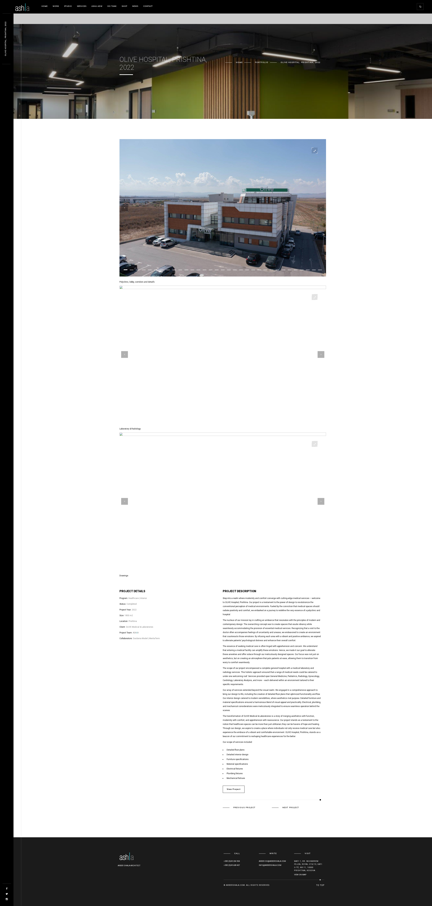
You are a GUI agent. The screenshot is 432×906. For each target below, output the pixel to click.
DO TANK (112, 6)
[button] (126, 270)
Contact (148, 6)
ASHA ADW (96, 6)
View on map (300, 875)
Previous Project (244, 808)
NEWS (135, 6)
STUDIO (68, 6)
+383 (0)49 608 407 (232, 865)
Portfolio (261, 62)
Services (81, 6)
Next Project (290, 808)
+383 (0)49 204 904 (232, 861)
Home (45, 6)
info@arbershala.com (270, 865)
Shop (124, 6)
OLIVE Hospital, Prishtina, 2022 (5, 39)
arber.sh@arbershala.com (272, 861)
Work (56, 6)
